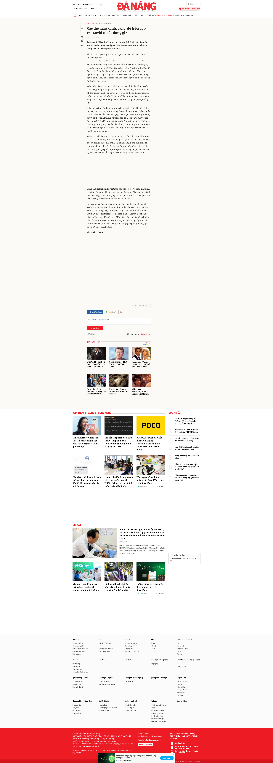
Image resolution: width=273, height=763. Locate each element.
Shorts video (182, 701)
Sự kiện (153, 648)
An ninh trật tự (77, 682)
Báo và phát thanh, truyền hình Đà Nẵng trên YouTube (186, 752)
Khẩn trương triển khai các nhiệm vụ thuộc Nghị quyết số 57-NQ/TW (187, 466)
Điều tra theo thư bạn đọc (107, 684)
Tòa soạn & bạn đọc (106, 678)
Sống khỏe (76, 666)
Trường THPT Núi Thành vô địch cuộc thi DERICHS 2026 (186, 431)
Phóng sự (180, 684)
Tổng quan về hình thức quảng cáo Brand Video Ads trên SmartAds (150, 480)
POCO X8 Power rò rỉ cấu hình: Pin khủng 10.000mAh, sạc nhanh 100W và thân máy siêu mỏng (149, 443)
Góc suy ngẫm (129, 708)
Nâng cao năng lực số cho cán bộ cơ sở (187, 456)
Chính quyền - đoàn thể (80, 648)
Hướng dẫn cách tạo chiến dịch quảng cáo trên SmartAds (149, 587)
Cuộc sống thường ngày (80, 672)
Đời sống (135, 15)
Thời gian (137, 334)
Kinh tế (93, 15)
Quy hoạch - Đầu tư (131, 643)
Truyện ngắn (181, 646)
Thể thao (143, 15)
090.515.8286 (196, 9)
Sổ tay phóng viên (130, 710)
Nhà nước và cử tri (79, 651)
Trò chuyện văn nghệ (157, 719)
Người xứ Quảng (182, 666)
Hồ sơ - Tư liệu (181, 664)
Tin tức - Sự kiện (182, 682)
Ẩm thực (153, 643)
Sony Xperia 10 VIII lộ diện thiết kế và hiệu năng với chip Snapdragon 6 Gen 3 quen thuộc (86, 442)
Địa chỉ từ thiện (77, 669)
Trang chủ (90, 23)
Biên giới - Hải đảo (78, 687)
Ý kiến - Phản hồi (104, 682)
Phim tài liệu (181, 687)
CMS (183, 761)
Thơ (178, 643)
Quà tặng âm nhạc (157, 716)
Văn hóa (179, 654)
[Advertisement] (119, 171)
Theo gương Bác (78, 646)
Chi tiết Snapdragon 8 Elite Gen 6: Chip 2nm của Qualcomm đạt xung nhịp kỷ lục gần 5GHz (118, 442)
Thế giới (151, 15)
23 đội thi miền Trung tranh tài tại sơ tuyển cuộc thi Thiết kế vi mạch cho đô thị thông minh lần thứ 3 (119, 482)
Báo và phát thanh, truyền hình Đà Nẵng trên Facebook (186, 747)
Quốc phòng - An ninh (81, 678)
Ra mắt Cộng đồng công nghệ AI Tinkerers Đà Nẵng (187, 439)
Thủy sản (76, 708)
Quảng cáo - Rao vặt (159, 678)
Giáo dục (107, 15)
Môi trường (76, 664)
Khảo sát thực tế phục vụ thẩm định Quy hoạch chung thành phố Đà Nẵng (86, 587)
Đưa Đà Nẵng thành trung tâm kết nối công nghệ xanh (187, 448)
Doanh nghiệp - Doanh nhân (108, 708)
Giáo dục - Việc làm (105, 643)
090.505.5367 (186, 9)
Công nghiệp (129, 648)
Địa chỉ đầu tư (103, 705)
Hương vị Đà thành (183, 690)
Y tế (129, 15)
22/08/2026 (80, 9)
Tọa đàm (180, 695)
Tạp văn (179, 651)
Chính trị (81, 15)
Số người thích (146, 334)
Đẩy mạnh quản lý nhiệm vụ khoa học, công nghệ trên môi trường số (187, 477)
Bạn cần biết (129, 682)
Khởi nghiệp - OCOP (131, 646)
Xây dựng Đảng (78, 643)
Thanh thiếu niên (104, 651)
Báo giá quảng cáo (145, 744)
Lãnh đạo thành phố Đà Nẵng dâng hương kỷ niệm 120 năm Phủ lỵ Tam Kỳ (118, 587)
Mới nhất (94, 9)
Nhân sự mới (77, 654)
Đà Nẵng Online (180, 743)
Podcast (154, 701)
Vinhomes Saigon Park (178, 558)
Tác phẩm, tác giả (182, 648)
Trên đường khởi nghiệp (158, 721)
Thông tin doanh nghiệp (134, 678)
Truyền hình (181, 678)
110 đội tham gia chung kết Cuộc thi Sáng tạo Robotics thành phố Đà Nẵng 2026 (186, 421)
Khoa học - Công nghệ (163, 15)
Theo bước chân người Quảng (184, 15)
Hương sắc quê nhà (157, 713)
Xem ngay (167, 758)
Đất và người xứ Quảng (158, 705)
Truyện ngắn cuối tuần (158, 710)
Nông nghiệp (77, 705)
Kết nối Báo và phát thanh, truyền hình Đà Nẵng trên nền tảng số (183, 736)
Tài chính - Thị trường (132, 651)
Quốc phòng (77, 684)
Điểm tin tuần (181, 692)
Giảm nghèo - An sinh (106, 648)
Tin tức (153, 708)
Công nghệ (154, 664)
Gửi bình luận (95, 328)
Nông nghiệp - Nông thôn (82, 701)
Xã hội (87, 15)
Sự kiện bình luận (131, 701)
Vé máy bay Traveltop (178, 555)
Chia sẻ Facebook (96, 312)
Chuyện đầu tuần (130, 705)
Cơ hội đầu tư (104, 701)
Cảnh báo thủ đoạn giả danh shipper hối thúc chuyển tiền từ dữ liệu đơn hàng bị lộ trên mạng (87, 482)
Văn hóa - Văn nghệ (119, 15)
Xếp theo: (130, 334)
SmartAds (126, 760)
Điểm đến (154, 646)
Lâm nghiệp (76, 710)
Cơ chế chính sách (104, 710)
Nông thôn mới (77, 713)
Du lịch (100, 15)
